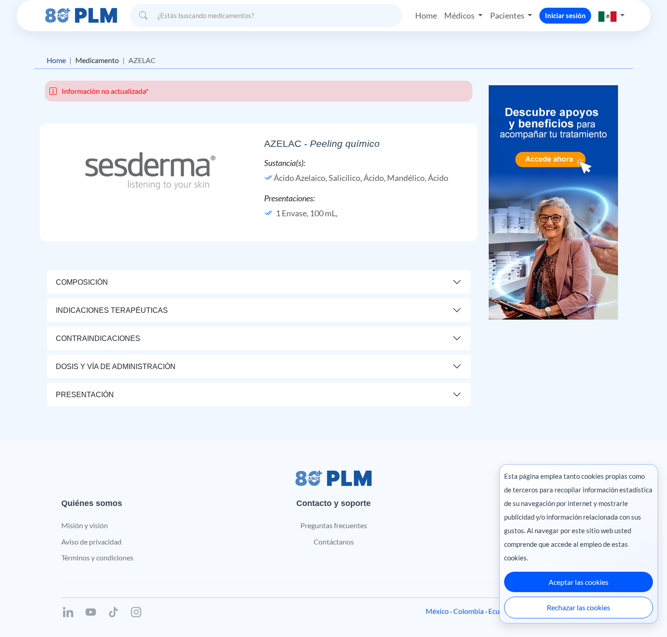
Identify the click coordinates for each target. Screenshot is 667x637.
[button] (611, 15)
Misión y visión (84, 525)
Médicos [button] (460, 15)
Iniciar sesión (565, 15)
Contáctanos (334, 541)
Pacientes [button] (508, 15)
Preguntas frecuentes (333, 525)
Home (426, 15)
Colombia (468, 611)
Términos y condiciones (97, 557)
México (437, 611)
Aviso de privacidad (91, 541)
